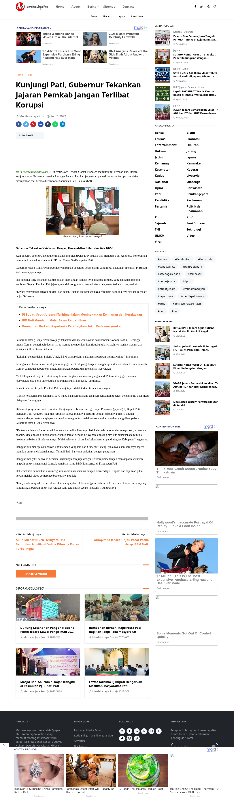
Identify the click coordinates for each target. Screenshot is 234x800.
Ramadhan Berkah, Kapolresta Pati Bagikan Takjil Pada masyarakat (72, 326)
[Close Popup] (4, 745)
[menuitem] (60, 6)
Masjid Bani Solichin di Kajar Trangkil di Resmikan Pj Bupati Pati (47, 684)
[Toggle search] (215, 6)
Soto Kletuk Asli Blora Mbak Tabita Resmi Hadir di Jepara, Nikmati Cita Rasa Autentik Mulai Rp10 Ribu (195, 76)
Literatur (107, 16)
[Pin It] (33, 124)
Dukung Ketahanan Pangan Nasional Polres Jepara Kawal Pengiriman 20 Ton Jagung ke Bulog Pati (47, 632)
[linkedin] (137, 731)
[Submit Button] (214, 746)
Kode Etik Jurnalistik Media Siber (94, 735)
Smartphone (137, 16)
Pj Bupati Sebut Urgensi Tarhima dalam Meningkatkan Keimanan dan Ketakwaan (82, 314)
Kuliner (185, 68)
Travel (94, 16)
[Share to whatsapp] (55, 124)
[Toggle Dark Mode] (209, 6)
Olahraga (188, 31)
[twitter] (122, 738)
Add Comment (38, 573)
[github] (137, 738)
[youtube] (151, 731)
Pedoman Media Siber (87, 730)
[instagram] (201, 6)
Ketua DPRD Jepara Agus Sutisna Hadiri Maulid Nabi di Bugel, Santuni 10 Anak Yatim (193, 331)
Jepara (176, 50)
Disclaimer (80, 746)
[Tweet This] (26, 124)
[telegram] (122, 731)
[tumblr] (129, 731)
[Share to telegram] (62, 124)
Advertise (80, 741)
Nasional (178, 31)
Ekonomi (192, 87)
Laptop (121, 16)
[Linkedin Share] (41, 124)
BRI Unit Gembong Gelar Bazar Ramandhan (54, 320)
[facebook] (195, 6)
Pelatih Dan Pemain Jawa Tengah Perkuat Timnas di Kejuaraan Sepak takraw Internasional (195, 39)
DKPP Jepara (179, 87)
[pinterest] (144, 731)
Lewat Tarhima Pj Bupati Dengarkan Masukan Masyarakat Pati (115, 684)
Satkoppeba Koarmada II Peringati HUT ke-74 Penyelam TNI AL (195, 348)
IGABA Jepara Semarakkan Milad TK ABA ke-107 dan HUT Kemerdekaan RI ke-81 (195, 113)
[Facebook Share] (19, 124)
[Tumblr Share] (48, 124)
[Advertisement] (82, 156)
